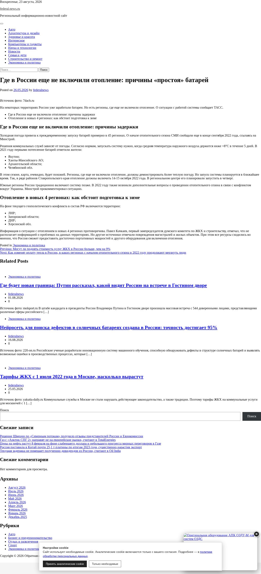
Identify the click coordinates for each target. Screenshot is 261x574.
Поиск (4, 410)
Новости (14, 51)
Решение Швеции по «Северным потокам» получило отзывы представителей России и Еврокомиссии (71, 436)
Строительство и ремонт (25, 59)
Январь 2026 (17, 513)
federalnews (41, 90)
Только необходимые (105, 563)
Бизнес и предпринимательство (30, 538)
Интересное (16, 40)
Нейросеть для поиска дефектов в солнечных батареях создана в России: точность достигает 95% (108, 327)
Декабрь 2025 (17, 517)
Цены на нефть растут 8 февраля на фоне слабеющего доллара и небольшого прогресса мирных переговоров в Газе (80, 443)
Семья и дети (17, 55)
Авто (11, 29)
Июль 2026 (15, 491)
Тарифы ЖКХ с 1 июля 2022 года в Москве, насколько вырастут (71, 376)
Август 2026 (16, 487)
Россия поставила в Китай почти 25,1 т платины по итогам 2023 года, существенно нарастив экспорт (71, 447)
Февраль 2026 (17, 509)
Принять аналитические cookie (65, 563)
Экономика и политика (24, 62)
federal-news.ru (10, 8)
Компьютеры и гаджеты (25, 44)
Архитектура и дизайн (24, 33)
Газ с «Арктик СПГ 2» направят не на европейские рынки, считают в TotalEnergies (58, 440)
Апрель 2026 (17, 502)
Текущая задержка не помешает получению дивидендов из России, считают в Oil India (60, 451)
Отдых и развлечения (23, 541)
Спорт (12, 545)
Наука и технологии (22, 48)
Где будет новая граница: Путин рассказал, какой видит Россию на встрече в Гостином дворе (103, 285)
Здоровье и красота (21, 37)
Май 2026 (15, 498)
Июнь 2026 (16, 495)
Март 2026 (15, 506)
